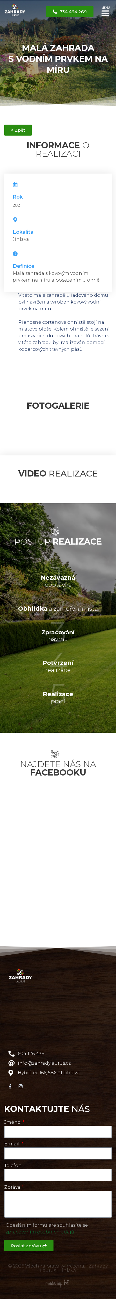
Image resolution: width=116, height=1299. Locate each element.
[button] (105, 13)
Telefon (13, 1165)
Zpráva (12, 1187)
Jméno (13, 1122)
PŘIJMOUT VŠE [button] (25, 1286)
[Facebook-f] (10, 1086)
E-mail (12, 1144)
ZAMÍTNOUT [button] (23, 1274)
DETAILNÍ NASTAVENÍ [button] (61, 1274)
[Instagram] (20, 1086)
